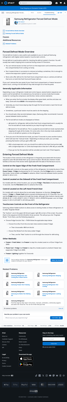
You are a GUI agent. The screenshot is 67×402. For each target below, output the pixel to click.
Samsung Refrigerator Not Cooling (50, 285)
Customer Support (7, 339)
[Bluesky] (57, 376)
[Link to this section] (33, 89)
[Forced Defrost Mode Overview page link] (35, 51)
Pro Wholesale (23, 339)
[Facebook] (40, 375)
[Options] (65, 13)
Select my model (57, 260)
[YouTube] (50, 375)
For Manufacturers (24, 344)
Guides (39, 12)
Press (20, 347)
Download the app (25, 354)
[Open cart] (60, 3)
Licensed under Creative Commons (38, 397)
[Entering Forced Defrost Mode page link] (34, 154)
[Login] (64, 3)
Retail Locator (23, 342)
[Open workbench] (56, 3)
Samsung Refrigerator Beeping (51, 275)
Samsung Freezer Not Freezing (20, 285)
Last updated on (27, 24)
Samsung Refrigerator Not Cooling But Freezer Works (19, 276)
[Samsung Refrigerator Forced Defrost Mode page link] (59, 19)
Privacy (4, 360)
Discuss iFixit (6, 342)
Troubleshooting (49, 12)
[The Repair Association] (64, 375)
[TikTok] (36, 375)
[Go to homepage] (10, 3)
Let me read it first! (49, 347)
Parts (32, 12)
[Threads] (60, 375)
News (20, 350)
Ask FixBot (55, 318)
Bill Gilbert (21, 22)
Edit (61, 12)
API (3, 347)
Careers (4, 344)
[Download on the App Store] (26, 358)
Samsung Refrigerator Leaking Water (51, 294)
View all (61, 308)
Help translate (6, 375)
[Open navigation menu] (2, 3)
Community (22, 336)
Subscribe (54, 343)
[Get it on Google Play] (26, 364)
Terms (4, 363)
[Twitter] (43, 375)
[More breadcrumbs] (2, 13)
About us (4, 336)
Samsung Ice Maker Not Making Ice (21, 294)
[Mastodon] (54, 375)
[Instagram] (47, 375)
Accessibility (5, 357)
